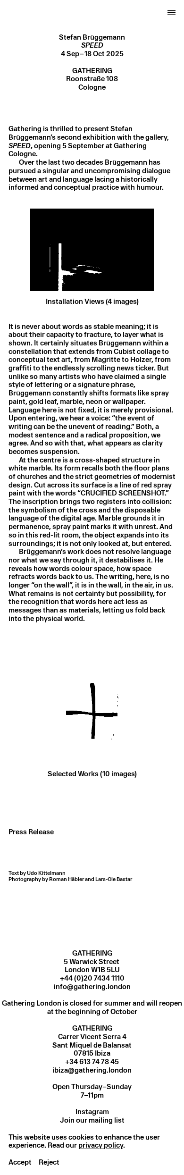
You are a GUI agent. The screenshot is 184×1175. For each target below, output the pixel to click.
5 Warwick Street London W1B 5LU (92, 965)
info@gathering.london (92, 986)
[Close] (171, 13)
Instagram (92, 1112)
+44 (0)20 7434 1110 (92, 978)
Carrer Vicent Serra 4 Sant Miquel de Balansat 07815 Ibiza (92, 1045)
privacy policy (100, 1145)
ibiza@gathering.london (92, 1070)
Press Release (31, 832)
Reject (49, 1162)
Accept (20, 1162)
